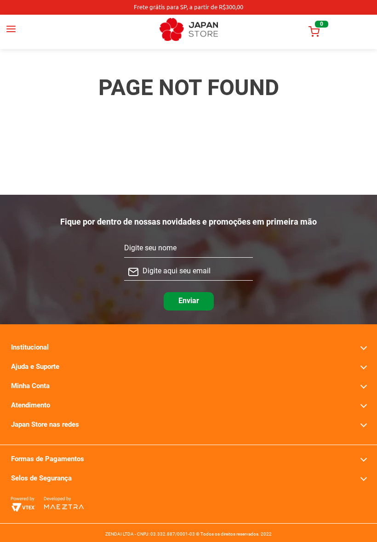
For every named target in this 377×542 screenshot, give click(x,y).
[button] (38, 31)
